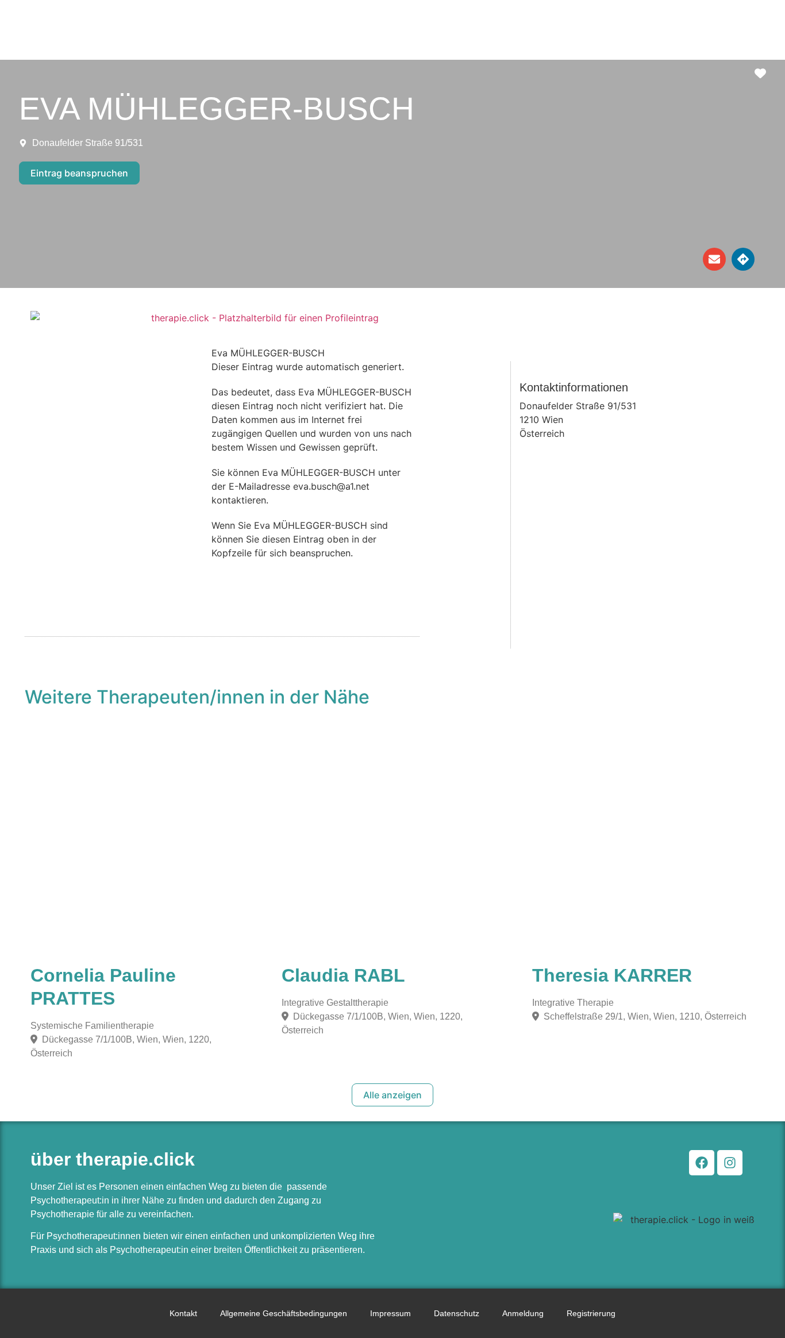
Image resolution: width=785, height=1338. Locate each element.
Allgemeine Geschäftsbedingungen (283, 1313)
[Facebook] (701, 1162)
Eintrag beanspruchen (79, 173)
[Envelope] (714, 259)
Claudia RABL (343, 975)
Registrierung (591, 1313)
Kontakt (183, 1313)
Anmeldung (523, 1313)
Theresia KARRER (612, 975)
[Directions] (743, 259)
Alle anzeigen (392, 1095)
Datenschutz (456, 1313)
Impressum (390, 1313)
